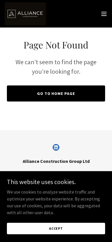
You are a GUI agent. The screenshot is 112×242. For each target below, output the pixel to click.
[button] (104, 13)
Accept (56, 228)
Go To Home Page (56, 93)
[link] (25, 13)
